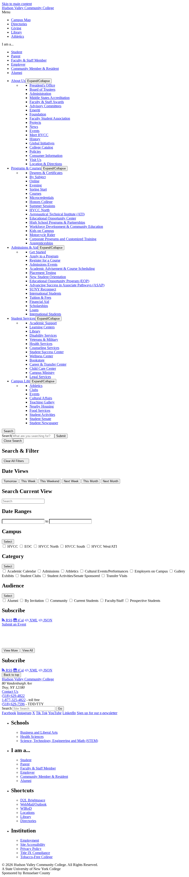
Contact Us (10, 692)
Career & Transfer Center (48, 364)
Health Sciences (32, 737)
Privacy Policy (30, 849)
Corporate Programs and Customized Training (63, 239)
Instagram (24, 713)
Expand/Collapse (38, 81)
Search (8, 431)
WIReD (26, 808)
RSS (8, 620)
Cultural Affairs (41, 398)
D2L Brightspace (32, 800)
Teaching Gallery (42, 402)
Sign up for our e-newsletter (97, 713)
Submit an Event (14, 624)
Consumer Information (46, 156)
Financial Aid (39, 302)
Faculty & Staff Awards (47, 102)
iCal (20, 620)
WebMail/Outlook (33, 804)
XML (33, 620)
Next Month (110, 481)
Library (16, 32)
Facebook (9, 713)
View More (11, 650)
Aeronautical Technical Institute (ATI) (57, 214)
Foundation (38, 114)
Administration (40, 94)
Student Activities (42, 415)
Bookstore (37, 360)
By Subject (38, 177)
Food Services (40, 410)
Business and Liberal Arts (39, 732)
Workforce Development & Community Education (66, 226)
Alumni (16, 73)
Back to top (11, 675)
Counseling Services (44, 348)
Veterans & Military (44, 339)
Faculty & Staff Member (29, 60)
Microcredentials (42, 198)
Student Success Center (47, 352)
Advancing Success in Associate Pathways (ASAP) (67, 285)
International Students (45, 293)
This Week (28, 481)
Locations (27, 813)
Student (16, 52)
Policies (35, 151)
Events (34, 131)
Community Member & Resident (35, 68)
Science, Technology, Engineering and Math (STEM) (59, 741)
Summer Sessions (42, 206)
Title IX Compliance (35, 853)
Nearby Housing (42, 406)
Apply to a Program (44, 256)
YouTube (55, 713)
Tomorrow (10, 481)
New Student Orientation (48, 277)
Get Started (38, 252)
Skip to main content (17, 4)
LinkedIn (69, 713)
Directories (19, 24)
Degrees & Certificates (46, 173)
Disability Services (43, 335)
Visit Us (35, 160)
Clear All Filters (14, 461)
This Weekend (49, 481)
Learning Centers (42, 327)
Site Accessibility (32, 844)
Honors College (41, 202)
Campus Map (21, 20)
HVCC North (40, 210)
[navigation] (94, 12)
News (34, 127)
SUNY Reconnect (43, 289)
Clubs (34, 390)
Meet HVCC (39, 135)
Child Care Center (43, 368)
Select (8, 541)
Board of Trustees (42, 89)
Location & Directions (46, 164)
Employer (18, 64)
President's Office (42, 85)
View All (27, 650)
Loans (34, 310)
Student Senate (40, 419)
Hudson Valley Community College (28, 8)
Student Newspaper (44, 423)
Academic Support (43, 323)
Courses (35, 193)
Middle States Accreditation (50, 98)
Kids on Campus (42, 231)
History (35, 139)
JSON (47, 620)
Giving (16, 28)
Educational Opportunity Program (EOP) (59, 281)
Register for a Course (45, 260)
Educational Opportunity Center (53, 218)
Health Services (41, 344)
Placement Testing (43, 273)
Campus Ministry (42, 373)
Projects (35, 122)
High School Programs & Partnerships (57, 222)
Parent (15, 56)
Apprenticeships (41, 243)
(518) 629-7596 (13, 704)
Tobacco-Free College (36, 857)
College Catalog (41, 147)
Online (34, 181)
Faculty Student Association (50, 118)
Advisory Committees (45, 106)
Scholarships (39, 306)
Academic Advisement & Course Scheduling (62, 269)
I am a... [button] (8, 44)
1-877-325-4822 (14, 700)
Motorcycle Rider (42, 235)
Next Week (71, 481)
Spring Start (38, 189)
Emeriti (35, 110)
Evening (36, 185)
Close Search (13, 441)
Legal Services (40, 377)
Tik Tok (41, 713)
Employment (29, 840)
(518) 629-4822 (13, 696)
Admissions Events (43, 264)
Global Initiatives (42, 143)
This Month (90, 481)
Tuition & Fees (40, 297)
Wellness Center (41, 356)
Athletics (17, 36)
